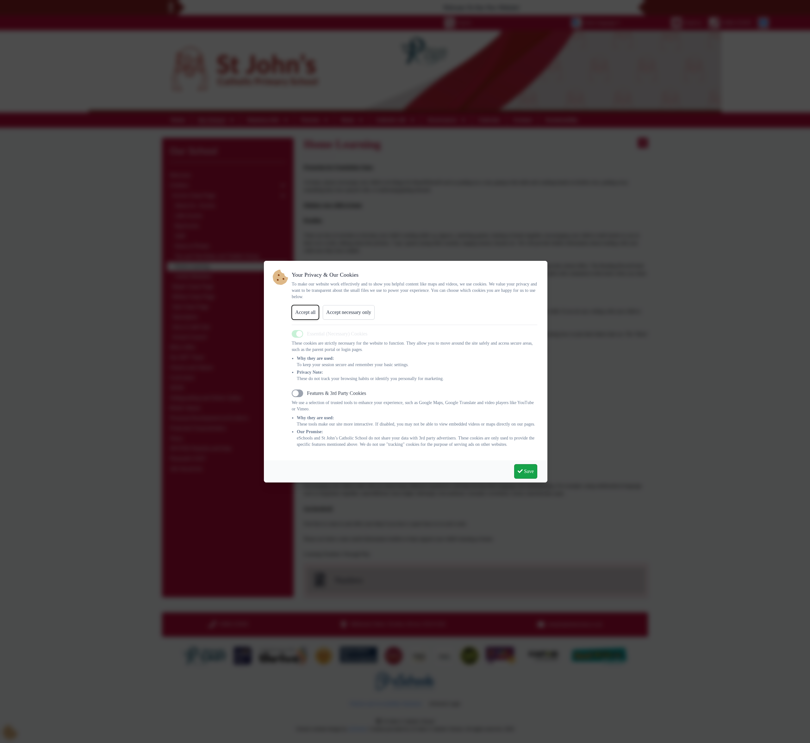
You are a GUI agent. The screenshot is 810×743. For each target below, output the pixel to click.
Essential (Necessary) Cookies (337, 333)
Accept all (305, 312)
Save (528, 471)
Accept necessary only (348, 312)
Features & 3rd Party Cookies (336, 393)
